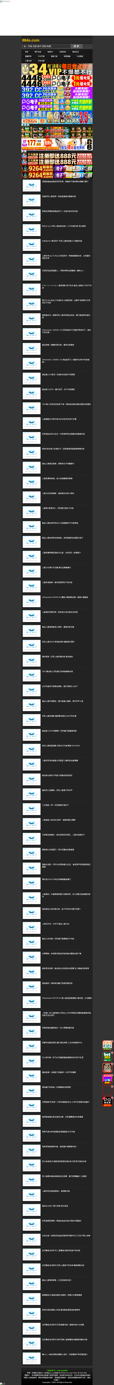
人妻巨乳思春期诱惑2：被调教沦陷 (56, 1191)
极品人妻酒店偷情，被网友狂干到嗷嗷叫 (58, 464)
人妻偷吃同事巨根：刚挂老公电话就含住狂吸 (60, 612)
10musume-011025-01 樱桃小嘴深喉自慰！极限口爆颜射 (65, 597)
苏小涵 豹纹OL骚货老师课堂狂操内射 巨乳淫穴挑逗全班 (64, 1161)
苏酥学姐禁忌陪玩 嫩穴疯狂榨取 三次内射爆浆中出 (62, 1043)
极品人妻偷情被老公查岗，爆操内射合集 (58, 627)
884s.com (30, 40)
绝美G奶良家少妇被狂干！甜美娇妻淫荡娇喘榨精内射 (63, 449)
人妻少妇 (28, 61)
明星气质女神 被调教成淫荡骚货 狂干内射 (58, 1132)
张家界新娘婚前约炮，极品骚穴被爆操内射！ (60, 1147)
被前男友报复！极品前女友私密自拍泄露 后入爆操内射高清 (65, 968)
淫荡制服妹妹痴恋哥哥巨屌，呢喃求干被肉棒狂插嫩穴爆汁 (65, 182)
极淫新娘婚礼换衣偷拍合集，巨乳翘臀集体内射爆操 (62, 1117)
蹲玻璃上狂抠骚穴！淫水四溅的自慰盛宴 (58, 850)
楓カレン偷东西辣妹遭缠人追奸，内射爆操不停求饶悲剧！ (65, 1354)
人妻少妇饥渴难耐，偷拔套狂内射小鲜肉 (58, 493)
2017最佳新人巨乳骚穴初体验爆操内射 (57, 671)
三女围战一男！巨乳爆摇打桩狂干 (55, 805)
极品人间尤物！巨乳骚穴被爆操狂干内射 (58, 939)
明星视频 (67, 56)
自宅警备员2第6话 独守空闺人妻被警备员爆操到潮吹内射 (64, 1340)
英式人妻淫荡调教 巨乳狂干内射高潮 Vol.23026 (61, 746)
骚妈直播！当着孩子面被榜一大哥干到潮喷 (59, 1072)
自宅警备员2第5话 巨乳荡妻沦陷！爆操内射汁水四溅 (63, 1325)
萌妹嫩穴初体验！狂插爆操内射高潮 (56, 1087)
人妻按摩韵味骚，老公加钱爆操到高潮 (57, 478)
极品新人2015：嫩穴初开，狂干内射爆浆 (58, 389)
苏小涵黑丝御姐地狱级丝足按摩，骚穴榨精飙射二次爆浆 (64, 1176)
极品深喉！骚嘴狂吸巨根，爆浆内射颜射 (58, 345)
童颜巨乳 (28, 56)
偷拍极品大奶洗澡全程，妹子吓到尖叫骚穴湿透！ (61, 909)
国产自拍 (38, 52)
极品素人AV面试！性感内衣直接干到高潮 (58, 375)
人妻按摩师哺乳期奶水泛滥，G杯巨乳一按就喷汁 (61, 553)
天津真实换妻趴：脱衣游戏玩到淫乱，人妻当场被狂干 (63, 835)
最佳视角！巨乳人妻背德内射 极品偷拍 (57, 657)
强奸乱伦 (75, 52)
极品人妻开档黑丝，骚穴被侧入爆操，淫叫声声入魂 (62, 701)
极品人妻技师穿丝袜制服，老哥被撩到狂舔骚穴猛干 (62, 538)
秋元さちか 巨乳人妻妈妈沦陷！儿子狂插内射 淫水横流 (64, 226)
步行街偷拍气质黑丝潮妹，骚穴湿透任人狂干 (60, 686)
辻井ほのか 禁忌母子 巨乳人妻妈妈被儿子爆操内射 (62, 241)
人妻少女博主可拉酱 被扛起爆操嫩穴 (56, 568)
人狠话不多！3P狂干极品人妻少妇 (55, 924)
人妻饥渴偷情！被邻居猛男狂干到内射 (57, 582)
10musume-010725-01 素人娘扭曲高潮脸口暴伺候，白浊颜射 (67, 998)
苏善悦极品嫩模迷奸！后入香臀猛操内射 (58, 1028)
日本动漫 (41, 61)
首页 (26, 52)
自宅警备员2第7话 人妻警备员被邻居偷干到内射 (61, 1250)
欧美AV (50, 52)
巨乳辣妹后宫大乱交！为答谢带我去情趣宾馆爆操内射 (63, 434)
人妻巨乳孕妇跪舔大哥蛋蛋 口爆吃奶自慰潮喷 (60, 761)
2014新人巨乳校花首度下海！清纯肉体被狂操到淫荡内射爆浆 (66, 404)
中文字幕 (41, 56)
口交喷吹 (80, 56)
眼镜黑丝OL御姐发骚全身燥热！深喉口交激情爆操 (62, 1295)
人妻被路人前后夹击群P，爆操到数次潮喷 (58, 820)
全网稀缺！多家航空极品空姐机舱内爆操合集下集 (61, 954)
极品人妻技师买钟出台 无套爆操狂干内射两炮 (60, 523)
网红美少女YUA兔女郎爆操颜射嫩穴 (56, 879)
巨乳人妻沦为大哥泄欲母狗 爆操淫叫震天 (58, 642)
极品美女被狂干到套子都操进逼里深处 (57, 775)
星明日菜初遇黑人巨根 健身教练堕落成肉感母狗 (61, 1310)
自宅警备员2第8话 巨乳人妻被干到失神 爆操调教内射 (63, 1265)
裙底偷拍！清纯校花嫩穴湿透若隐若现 (57, 983)
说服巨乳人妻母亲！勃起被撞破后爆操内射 (59, 196)
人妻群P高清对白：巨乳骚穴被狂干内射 (58, 508)
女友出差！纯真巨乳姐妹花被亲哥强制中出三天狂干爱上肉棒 (66, 1236)
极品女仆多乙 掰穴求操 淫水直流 (55, 1206)
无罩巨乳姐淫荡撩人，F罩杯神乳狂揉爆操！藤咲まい (63, 271)
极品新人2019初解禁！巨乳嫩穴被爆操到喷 (59, 731)
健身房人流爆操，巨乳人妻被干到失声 (57, 790)
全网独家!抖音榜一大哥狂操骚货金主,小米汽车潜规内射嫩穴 (66, 1102)
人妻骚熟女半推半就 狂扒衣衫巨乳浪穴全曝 (59, 419)
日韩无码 (62, 52)
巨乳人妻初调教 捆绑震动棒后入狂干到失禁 (59, 716)
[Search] (90, 40)
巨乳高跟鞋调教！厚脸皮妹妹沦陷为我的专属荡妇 (61, 1221)
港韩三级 (54, 56)
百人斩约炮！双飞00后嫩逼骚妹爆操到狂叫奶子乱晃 (62, 1057)
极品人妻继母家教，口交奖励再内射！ (57, 1280)
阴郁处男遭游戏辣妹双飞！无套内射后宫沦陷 (60, 211)
